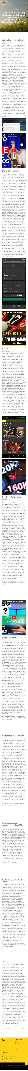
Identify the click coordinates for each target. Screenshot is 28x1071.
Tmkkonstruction (9, 1065)
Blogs (16, 1047)
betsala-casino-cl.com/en (12, 548)
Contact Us (17, 1050)
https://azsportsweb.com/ (8, 180)
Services (17, 1045)
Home (16, 1041)
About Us (17, 1043)
